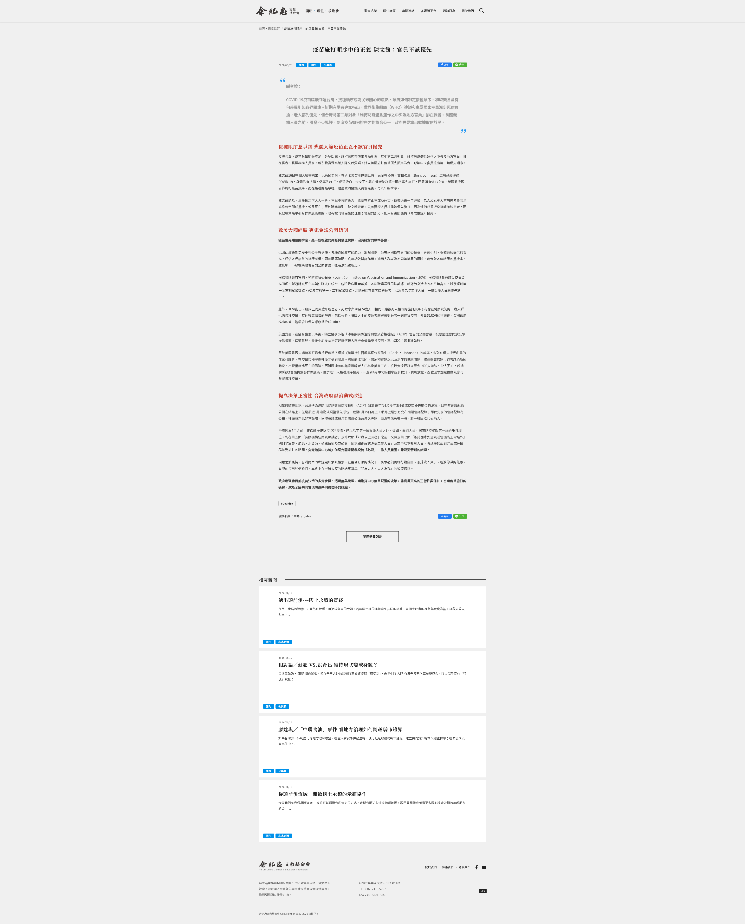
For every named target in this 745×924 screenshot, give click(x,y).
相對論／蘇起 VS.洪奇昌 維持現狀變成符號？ (328, 664)
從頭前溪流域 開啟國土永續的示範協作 (322, 793)
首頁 (262, 28)
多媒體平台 (428, 10)
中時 (297, 516)
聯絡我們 (448, 867)
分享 (446, 65)
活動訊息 (449, 10)
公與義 (328, 65)
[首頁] (277, 9)
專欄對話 (408, 10)
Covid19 (288, 503)
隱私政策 (464, 867)
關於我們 (468, 10)
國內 (301, 65)
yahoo (308, 516)
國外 (314, 65)
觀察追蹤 (370, 10)
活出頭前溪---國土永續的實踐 (310, 600)
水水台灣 (283, 642)
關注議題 (389, 10)
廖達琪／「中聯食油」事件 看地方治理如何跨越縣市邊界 (340, 729)
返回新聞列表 (372, 536)
